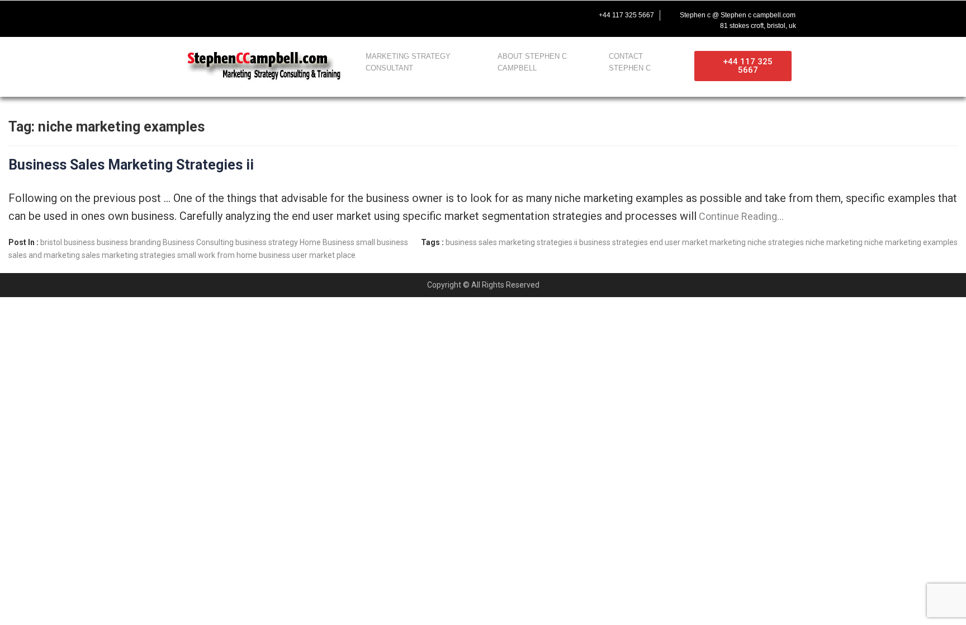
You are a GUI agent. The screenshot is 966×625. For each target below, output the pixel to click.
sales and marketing (44, 255)
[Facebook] (179, 15)
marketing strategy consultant (408, 62)
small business (382, 242)
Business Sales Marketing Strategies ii (131, 165)
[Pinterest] (273, 15)
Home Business (327, 242)
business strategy (266, 242)
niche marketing (834, 242)
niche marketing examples (911, 242)
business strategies (613, 242)
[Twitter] (202, 15)
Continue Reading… (740, 216)
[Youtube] (226, 15)
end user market (679, 242)
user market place (324, 255)
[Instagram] (249, 15)
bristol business (67, 242)
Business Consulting (198, 242)
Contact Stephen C (630, 62)
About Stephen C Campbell (532, 62)
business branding (129, 242)
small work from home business (233, 255)
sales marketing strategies (129, 255)
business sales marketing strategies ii (511, 242)
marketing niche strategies (756, 242)
